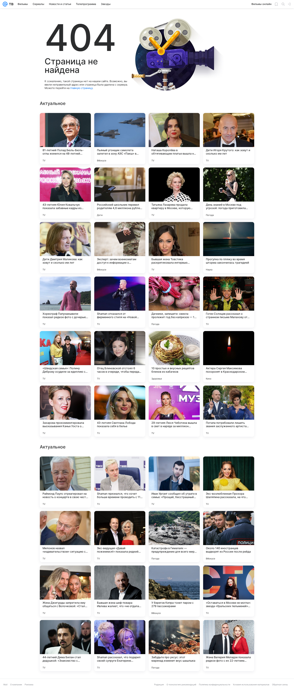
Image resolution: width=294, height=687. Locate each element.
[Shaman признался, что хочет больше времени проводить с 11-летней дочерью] (119, 591)
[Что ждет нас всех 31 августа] (119, 520)
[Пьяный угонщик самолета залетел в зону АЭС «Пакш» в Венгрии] (119, 138)
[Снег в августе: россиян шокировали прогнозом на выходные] (119, 465)
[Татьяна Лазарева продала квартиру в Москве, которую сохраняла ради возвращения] (174, 193)
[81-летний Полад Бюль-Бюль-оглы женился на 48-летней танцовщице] (65, 138)
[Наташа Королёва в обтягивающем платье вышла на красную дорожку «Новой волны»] (174, 138)
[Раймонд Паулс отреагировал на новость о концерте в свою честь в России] (65, 591)
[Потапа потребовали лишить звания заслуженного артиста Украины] (228, 411)
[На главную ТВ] (10, 4)
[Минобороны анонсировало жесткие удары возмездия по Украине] (174, 465)
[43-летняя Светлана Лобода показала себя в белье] (119, 411)
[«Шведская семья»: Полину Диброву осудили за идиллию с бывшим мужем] (65, 356)
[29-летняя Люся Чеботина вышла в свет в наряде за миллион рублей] (174, 411)
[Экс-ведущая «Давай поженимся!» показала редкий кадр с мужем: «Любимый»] (119, 645)
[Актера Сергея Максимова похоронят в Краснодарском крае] (228, 356)
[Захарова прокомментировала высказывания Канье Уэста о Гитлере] (65, 411)
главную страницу (81, 88)
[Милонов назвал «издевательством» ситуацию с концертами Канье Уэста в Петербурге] (65, 645)
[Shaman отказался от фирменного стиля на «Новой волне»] (119, 302)
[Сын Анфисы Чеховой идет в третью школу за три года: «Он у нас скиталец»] (65, 520)
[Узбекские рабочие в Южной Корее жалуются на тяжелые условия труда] (174, 520)
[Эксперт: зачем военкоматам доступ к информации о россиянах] (119, 247)
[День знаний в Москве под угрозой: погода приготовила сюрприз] (228, 193)
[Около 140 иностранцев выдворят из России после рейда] (228, 645)
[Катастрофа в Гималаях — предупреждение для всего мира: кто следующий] (174, 645)
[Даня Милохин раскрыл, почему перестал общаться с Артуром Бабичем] (228, 520)
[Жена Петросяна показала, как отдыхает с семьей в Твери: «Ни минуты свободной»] (65, 465)
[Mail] (5, 4)
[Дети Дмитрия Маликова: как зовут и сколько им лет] (65, 247)
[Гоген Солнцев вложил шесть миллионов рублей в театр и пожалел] (228, 465)
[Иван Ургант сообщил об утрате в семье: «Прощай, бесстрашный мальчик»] (174, 591)
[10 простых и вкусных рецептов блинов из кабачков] (174, 356)
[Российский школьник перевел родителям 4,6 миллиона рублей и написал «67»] (119, 193)
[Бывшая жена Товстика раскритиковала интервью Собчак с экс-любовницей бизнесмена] (174, 247)
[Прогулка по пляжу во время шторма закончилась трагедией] (228, 247)
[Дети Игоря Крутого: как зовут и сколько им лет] (228, 138)
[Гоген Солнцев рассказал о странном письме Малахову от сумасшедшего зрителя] (228, 302)
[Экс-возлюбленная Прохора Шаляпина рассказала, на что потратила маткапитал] (228, 591)
